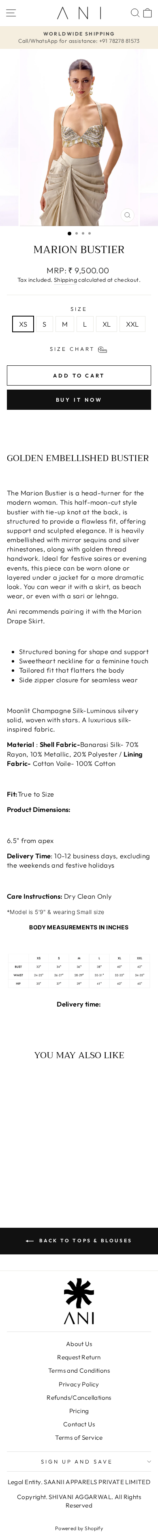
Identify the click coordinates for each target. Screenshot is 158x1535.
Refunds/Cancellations (79, 1397)
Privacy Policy (79, 1384)
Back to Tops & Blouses (84, 1240)
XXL (132, 324)
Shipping (65, 279)
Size (79, 309)
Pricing (79, 1411)
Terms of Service (79, 1437)
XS (23, 324)
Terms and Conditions (79, 1370)
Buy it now (79, 399)
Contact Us (79, 1424)
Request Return (79, 1357)
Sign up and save (77, 1461)
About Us (79, 1344)
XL (106, 324)
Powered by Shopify (79, 1528)
